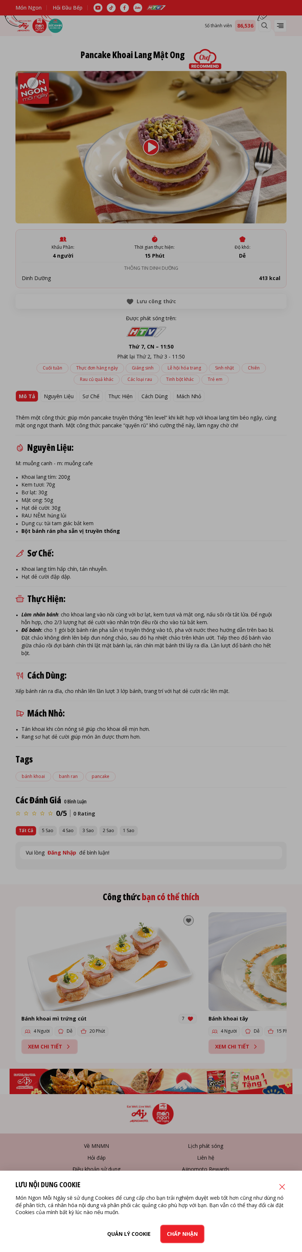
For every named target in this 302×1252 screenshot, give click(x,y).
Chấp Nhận (182, 1233)
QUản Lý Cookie (129, 1233)
